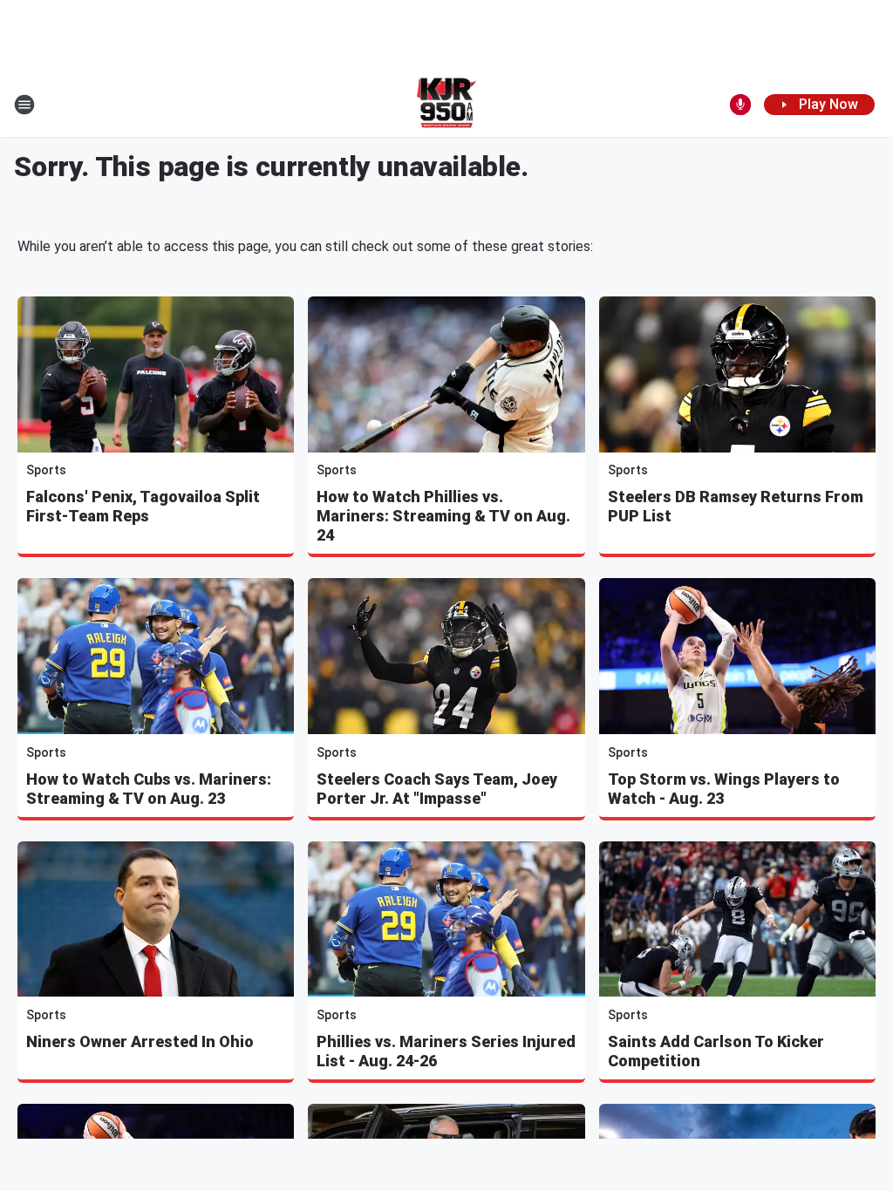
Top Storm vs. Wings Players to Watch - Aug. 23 (724, 788)
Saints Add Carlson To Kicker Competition (716, 1051)
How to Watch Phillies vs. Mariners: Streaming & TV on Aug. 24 (443, 515)
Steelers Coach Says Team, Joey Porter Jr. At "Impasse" (437, 788)
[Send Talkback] (740, 104)
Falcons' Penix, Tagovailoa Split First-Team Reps (143, 506)
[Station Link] (447, 105)
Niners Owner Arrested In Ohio (140, 1041)
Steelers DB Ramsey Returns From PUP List (735, 506)
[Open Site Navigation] (24, 104)
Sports (46, 470)
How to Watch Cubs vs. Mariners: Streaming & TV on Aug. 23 (148, 788)
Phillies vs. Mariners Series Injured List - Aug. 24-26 (446, 1051)
